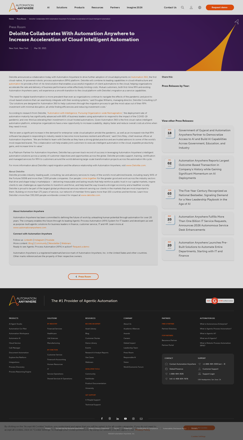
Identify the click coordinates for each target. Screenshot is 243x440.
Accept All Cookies (199, 428)
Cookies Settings (198, 436)
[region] (121, 431)
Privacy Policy (142, 429)
